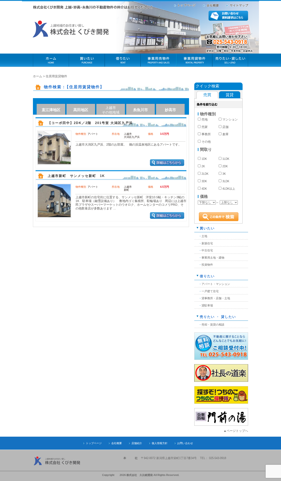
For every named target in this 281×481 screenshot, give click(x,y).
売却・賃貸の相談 (213, 324)
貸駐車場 (207, 305)
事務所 (206, 134)
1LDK (225, 158)
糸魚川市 (140, 110)
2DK (225, 166)
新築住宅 (207, 243)
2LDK (205, 173)
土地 (204, 236)
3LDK (225, 181)
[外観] (54, 162)
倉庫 (225, 134)
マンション (230, 119)
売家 (205, 127)
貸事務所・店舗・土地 (216, 298)
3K (224, 173)
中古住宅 (207, 250)
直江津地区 (51, 110)
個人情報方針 (160, 443)
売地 (205, 119)
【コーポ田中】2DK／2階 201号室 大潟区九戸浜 (92, 123)
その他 (206, 141)
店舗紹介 (136, 443)
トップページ (94, 443)
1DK (204, 158)
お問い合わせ (185, 443)
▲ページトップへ (235, 430)
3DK (204, 181)
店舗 (225, 127)
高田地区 (80, 110)
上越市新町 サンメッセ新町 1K (76, 176)
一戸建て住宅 (210, 291)
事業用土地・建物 (213, 257)
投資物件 (207, 264)
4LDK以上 (228, 188)
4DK (204, 188)
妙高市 (170, 110)
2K (203, 166)
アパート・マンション (216, 284)
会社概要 (116, 443)
